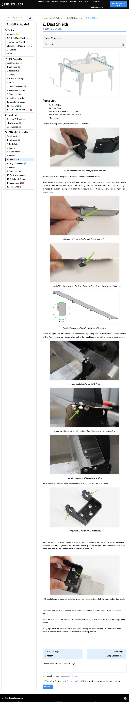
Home (45, 18)
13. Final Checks (14, 186)
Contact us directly (75, 681)
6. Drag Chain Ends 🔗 (16, 86)
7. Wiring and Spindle (16, 90)
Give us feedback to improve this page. (59, 663)
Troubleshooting (96, 7)
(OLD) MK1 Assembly (74, 18)
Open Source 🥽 (14, 126)
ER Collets (11, 49)
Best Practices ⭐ (15, 63)
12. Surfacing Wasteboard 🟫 (20, 109)
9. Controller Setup (15, 171)
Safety (9, 53)
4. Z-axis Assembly (15, 78)
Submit (48, 687)
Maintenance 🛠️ (14, 123)
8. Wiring (11, 167)
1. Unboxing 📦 (13, 67)
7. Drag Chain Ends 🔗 (16, 163)
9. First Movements (15, 98)
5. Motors (11, 82)
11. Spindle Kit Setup (16, 179)
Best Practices (13, 136)
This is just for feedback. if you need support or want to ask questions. (83, 681)
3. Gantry (11, 74)
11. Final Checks (14, 105)
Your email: (47, 676)
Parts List (49, 44)
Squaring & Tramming (16, 119)
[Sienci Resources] (13, 4)
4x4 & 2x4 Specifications (17, 38)
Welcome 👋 (12, 34)
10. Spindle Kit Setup (16, 102)
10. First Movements (16, 175)
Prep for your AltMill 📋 (17, 42)
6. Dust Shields (92, 18)
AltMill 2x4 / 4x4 (56, 18)
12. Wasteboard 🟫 (15, 183)
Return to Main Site (118, 4)
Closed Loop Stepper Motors (19, 46)
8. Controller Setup (15, 94)
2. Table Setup (13, 70)
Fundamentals (44, 2)
